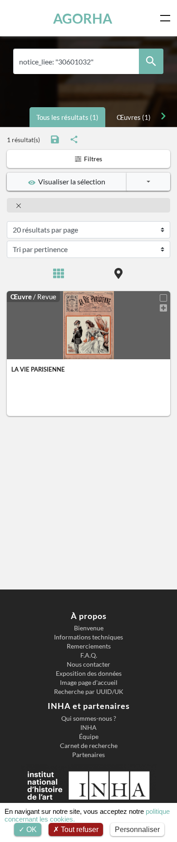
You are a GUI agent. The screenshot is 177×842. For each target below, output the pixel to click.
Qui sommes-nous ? (88, 718)
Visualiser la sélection (70, 181)
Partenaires (88, 755)
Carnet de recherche (89, 745)
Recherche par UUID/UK (88, 691)
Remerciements (89, 646)
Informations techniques (88, 637)
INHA (88, 727)
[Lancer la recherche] (151, 61)
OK (31, 829)
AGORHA (82, 18)
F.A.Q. (88, 655)
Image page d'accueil (89, 682)
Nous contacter (88, 664)
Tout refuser (78, 829)
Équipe (88, 736)
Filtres (92, 159)
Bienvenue (88, 628)
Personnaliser (137, 829)
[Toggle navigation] (167, 18)
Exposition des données (89, 673)
